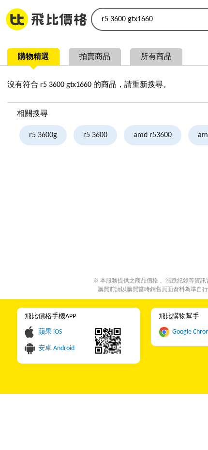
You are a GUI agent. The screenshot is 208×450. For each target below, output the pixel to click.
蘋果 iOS (50, 332)
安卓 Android (56, 348)
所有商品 (156, 57)
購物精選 (33, 57)
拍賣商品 (94, 57)
